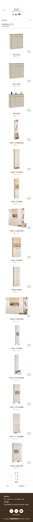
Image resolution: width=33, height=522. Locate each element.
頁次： (8, 486)
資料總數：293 (23, 486)
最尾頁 (16, 482)
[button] (13, 14)
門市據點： (7, 502)
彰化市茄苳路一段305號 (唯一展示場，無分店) (16, 505)
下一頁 (16, 479)
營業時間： (7, 497)
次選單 (5, 20)
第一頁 (16, 473)
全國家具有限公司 (16, 10)
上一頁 (16, 476)
